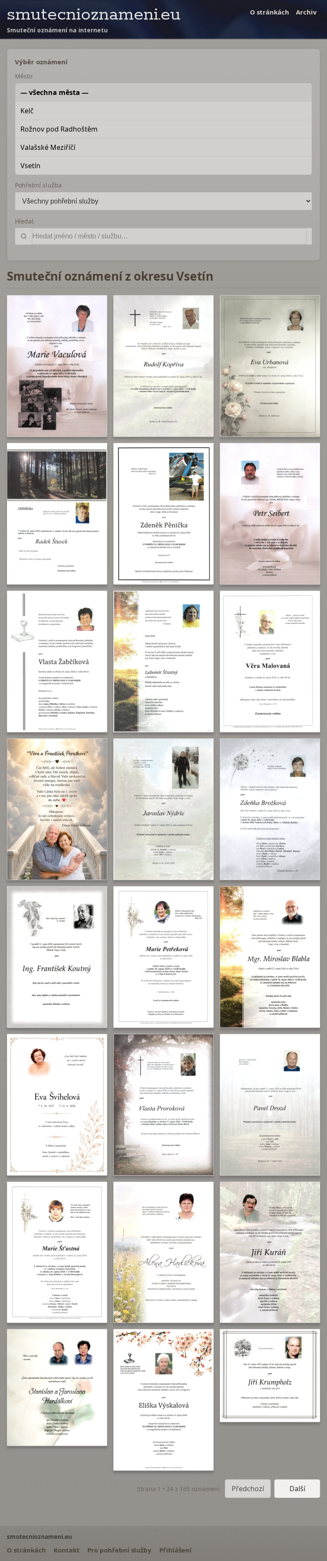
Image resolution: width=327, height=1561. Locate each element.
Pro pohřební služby (119, 1550)
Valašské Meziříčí (47, 147)
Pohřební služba (38, 185)
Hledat (24, 221)
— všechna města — (54, 92)
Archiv (306, 12)
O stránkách (269, 12)
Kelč (27, 110)
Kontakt (67, 1550)
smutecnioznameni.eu (94, 15)
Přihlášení (175, 1550)
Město (23, 76)
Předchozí (248, 1488)
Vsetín (30, 165)
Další (297, 1488)
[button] (57, 366)
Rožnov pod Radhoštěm (59, 129)
